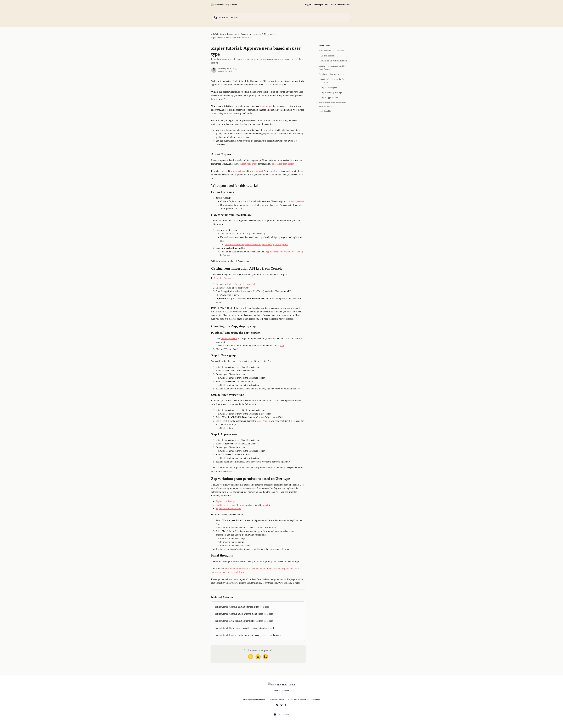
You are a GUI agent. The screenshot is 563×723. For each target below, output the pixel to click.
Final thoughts (325, 111)
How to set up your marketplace (333, 61)
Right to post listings (225, 501)
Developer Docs (321, 5)
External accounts (327, 56)
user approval (266, 106)
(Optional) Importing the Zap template (332, 81)
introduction (238, 171)
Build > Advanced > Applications (242, 284)
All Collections (217, 34)
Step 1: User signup (328, 87)
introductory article (248, 164)
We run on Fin (283, 714)
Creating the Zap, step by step (331, 74)
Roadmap (316, 700)
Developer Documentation (254, 700)
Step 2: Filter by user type (331, 93)
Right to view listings (225, 505)
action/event (257, 171)
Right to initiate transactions (228, 508)
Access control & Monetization (262, 34)
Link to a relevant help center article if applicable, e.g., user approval (256, 244)
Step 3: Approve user (329, 98)
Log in (308, 5)
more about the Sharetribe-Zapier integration (244, 568)
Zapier (243, 34)
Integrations (232, 34)
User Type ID (263, 421)
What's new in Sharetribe (298, 700)
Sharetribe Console (222, 278)
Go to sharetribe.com (340, 5)
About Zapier (324, 46)
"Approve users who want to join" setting (283, 251)
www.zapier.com (296, 201)
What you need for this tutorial (331, 51)
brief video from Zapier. (283, 164)
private (266, 505)
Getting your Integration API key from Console (332, 67)
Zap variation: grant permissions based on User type (332, 104)
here (282, 345)
